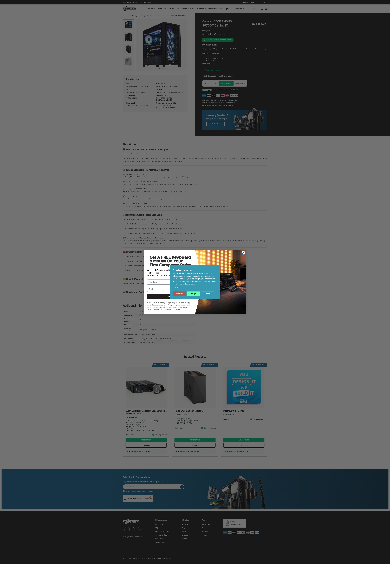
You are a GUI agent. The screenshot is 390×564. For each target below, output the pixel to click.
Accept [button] (193, 294)
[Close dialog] (243, 253)
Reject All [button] (179, 294)
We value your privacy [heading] (183, 270)
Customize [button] (207, 294)
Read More (176, 287)
